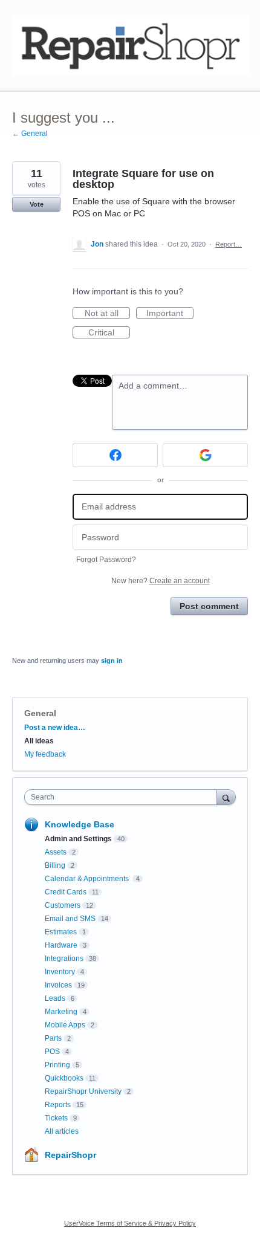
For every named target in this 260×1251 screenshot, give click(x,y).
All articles (62, 1131)
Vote (37, 204)
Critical (109, 333)
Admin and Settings (78, 839)
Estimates (61, 932)
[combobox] (123, 797)
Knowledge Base (79, 824)
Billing (55, 865)
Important (169, 313)
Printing (57, 1065)
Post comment (209, 606)
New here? (160, 581)
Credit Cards (65, 892)
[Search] (226, 796)
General (40, 713)
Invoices (58, 985)
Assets (56, 852)
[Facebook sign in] (115, 455)
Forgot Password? (106, 559)
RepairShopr (70, 1155)
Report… (228, 244)
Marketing (61, 1011)
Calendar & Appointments (88, 878)
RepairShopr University (83, 1091)
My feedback (45, 754)
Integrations (64, 958)
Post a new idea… (54, 727)
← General (30, 133)
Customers (62, 905)
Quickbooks (64, 1078)
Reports (58, 1105)
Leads (55, 998)
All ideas (39, 741)
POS (52, 1051)
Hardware (61, 945)
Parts (53, 1038)
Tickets (56, 1118)
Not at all (107, 313)
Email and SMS (70, 918)
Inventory (60, 972)
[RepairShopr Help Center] (130, 45)
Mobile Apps (65, 1025)
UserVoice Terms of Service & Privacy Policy (130, 1223)
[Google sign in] (205, 455)
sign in (112, 660)
